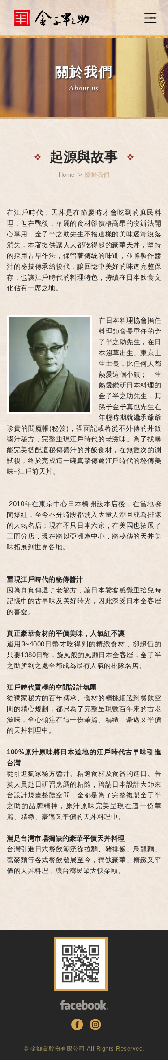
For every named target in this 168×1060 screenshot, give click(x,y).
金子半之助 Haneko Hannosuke (51, 17)
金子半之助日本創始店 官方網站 (84, 1039)
